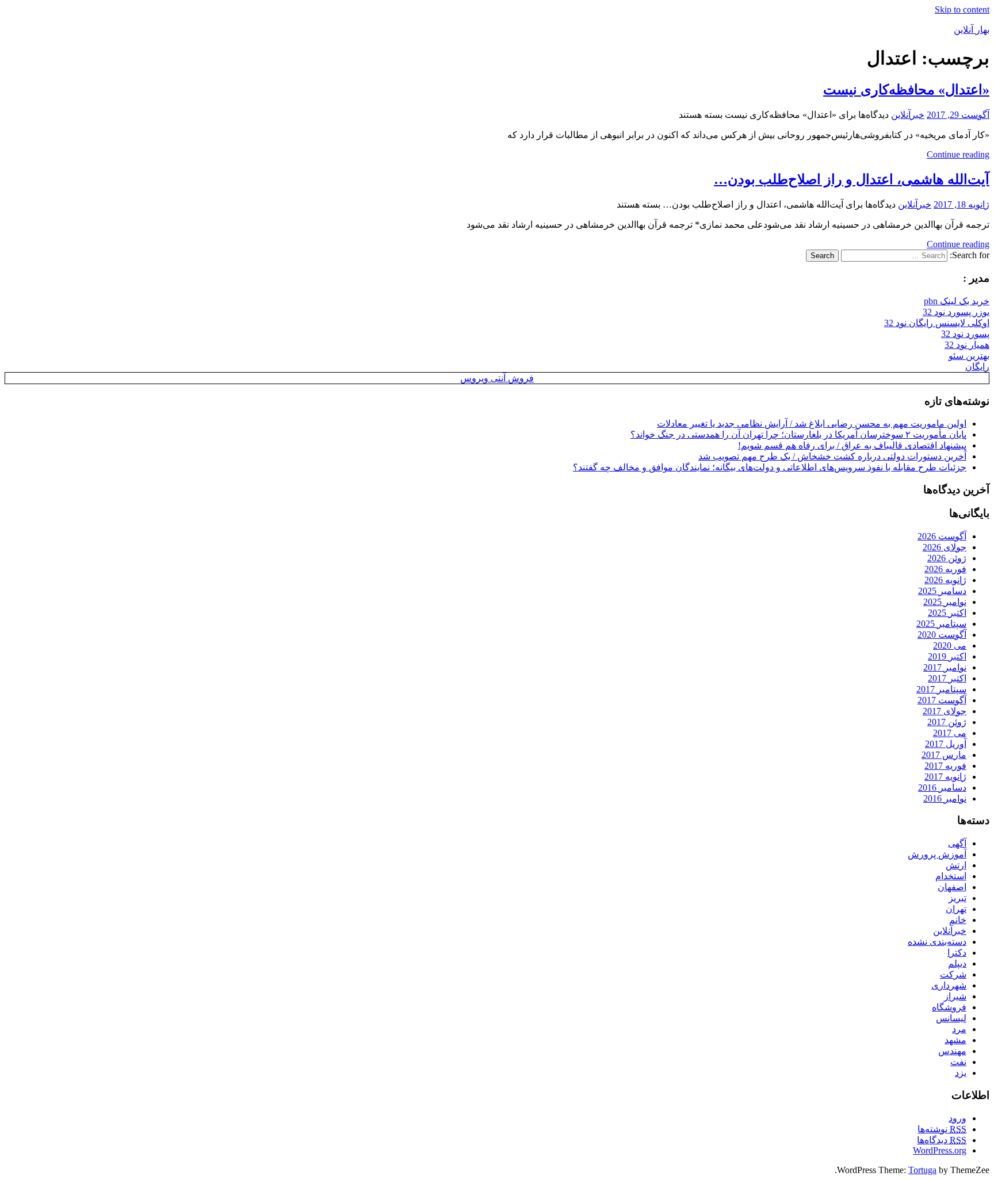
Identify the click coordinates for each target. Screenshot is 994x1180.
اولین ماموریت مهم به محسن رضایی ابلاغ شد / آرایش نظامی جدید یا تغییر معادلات (811, 423)
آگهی (957, 843)
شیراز (955, 996)
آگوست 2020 (941, 634)
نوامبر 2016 (944, 798)
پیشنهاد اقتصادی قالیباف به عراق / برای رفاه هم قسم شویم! (852, 445)
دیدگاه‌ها (941, 1140)
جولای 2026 (944, 547)
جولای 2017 (944, 711)
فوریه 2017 (945, 766)
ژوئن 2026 (946, 558)
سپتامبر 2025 (941, 624)
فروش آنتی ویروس (497, 378)
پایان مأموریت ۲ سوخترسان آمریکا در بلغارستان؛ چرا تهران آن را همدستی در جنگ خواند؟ (798, 434)
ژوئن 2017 (946, 722)
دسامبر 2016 (942, 787)
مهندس (952, 1051)
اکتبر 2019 (947, 656)
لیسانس (951, 1018)
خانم (957, 920)
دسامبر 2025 (942, 591)
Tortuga (922, 1170)
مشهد (955, 1040)
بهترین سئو (969, 356)
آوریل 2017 (945, 744)
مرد (959, 1029)
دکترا (956, 952)
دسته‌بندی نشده (937, 942)
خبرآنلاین (907, 115)
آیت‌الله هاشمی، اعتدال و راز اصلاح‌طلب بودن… (851, 179)
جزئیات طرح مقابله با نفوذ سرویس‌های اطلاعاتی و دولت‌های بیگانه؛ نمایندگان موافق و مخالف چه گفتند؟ (769, 467)
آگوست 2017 (941, 700)
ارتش (956, 865)
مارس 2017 (944, 755)
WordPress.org (939, 1150)
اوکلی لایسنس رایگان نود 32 (936, 323)
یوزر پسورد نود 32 (956, 312)
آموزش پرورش (937, 854)
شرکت (953, 974)
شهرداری (948, 985)
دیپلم (957, 963)
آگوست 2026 (941, 536)
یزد (960, 1073)
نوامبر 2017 (944, 667)
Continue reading (958, 154)
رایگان (977, 366)
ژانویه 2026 (945, 580)
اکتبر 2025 (947, 613)
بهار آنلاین (971, 30)
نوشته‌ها (941, 1129)
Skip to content (962, 9)
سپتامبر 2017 (941, 689)
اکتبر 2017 (947, 678)
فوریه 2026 (945, 569)
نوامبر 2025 (944, 602)
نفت (958, 1062)
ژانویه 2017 (945, 776)
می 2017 (949, 733)
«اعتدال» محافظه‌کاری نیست (906, 89)
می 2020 (949, 645)
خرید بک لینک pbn (956, 301)
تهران (956, 909)
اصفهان (952, 887)
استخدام (950, 876)
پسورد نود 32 (965, 334)
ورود (957, 1118)
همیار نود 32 (967, 345)
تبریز (957, 898)
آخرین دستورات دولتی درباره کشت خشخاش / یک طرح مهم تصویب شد (832, 456)
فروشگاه (949, 1007)
